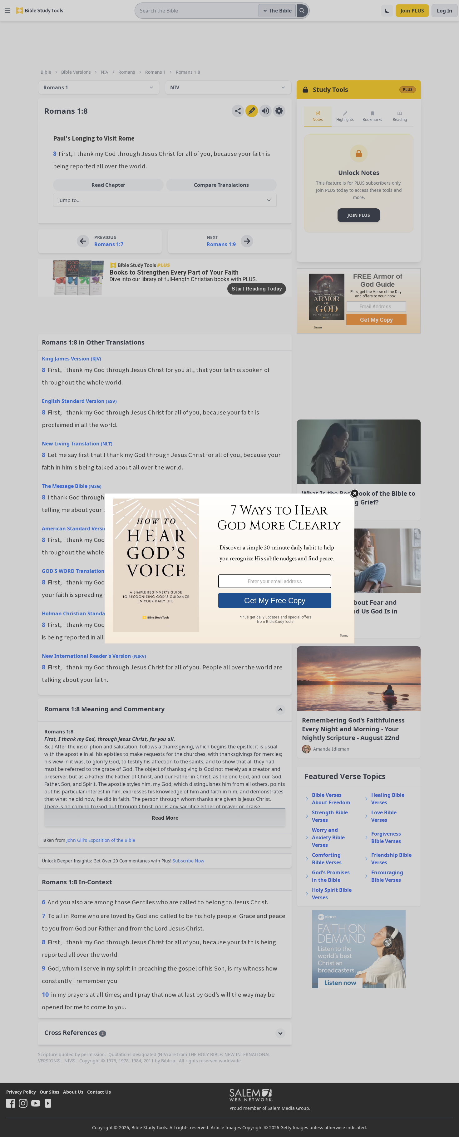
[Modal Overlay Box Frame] (229, 568)
